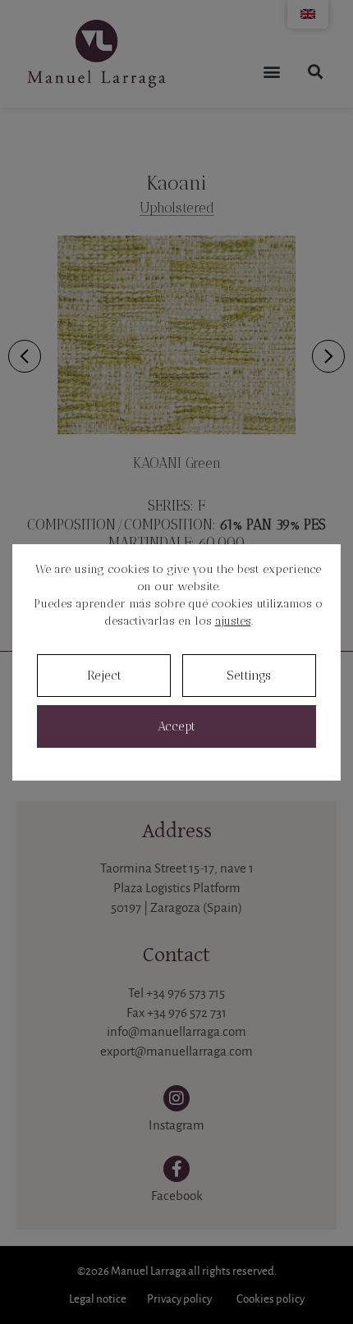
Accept (176, 726)
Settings (249, 675)
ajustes (233, 621)
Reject (104, 675)
